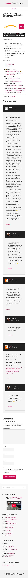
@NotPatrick (8, 521)
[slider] (23, 35)
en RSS (7, 92)
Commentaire (6, 428)
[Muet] (19, 35)
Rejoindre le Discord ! (11, 517)
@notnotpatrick (9, 527)
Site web (4, 460)
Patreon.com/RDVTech (17, 497)
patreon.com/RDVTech (13, 71)
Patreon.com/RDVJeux (16, 498)
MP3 (19, 92)
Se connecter (19, 574)
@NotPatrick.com (10, 526)
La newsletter (8, 66)
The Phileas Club (9, 64)
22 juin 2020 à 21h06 (15, 320)
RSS (9, 545)
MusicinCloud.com (12, 85)
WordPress (13, 574)
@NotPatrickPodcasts (12, 523)
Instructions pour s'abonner (8, 565)
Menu (15, 8)
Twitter (7, 74)
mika (10, 279)
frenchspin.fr (14, 3)
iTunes (12, 545)
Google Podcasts (20, 90)
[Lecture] (4, 35)
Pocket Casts (12, 90)
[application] (14, 35)
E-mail (4, 453)
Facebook (12, 74)
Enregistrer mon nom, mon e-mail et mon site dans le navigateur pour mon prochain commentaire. (13, 471)
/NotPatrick (9, 532)
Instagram (20, 73)
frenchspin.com (11, 553)
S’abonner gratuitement (13, 519)
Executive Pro (16, 573)
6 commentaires (12, 96)
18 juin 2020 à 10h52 (15, 235)
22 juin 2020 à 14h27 (13, 281)
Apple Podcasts (17, 88)
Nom (4, 446)
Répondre (8, 224)
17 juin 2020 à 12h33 (13, 108)
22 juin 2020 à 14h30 (13, 347)
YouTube (7, 87)
